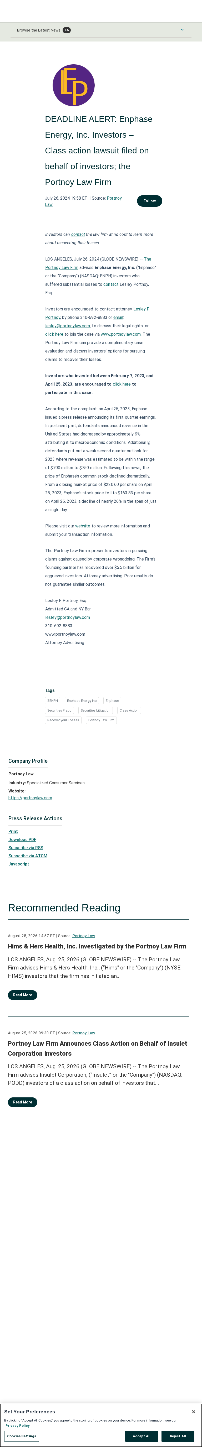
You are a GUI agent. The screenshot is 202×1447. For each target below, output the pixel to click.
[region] (101, 1425)
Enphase (112, 701)
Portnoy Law (83, 935)
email (118, 317)
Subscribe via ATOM (27, 855)
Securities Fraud (59, 710)
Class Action (129, 710)
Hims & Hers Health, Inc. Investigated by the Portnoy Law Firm (97, 946)
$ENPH (52, 701)
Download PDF (22, 839)
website (82, 525)
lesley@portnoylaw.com (67, 325)
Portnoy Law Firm (101, 720)
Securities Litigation (95, 710)
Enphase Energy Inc (82, 701)
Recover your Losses (63, 720)
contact (111, 284)
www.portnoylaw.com (121, 334)
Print (13, 831)
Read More (22, 995)
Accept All (141, 1436)
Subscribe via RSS (25, 847)
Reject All (178, 1436)
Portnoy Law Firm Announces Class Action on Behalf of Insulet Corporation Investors (97, 1048)
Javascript (18, 864)
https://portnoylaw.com (30, 797)
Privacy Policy (18, 1426)
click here (54, 334)
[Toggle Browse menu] (182, 30)
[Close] (193, 1412)
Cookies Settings (21, 1436)
